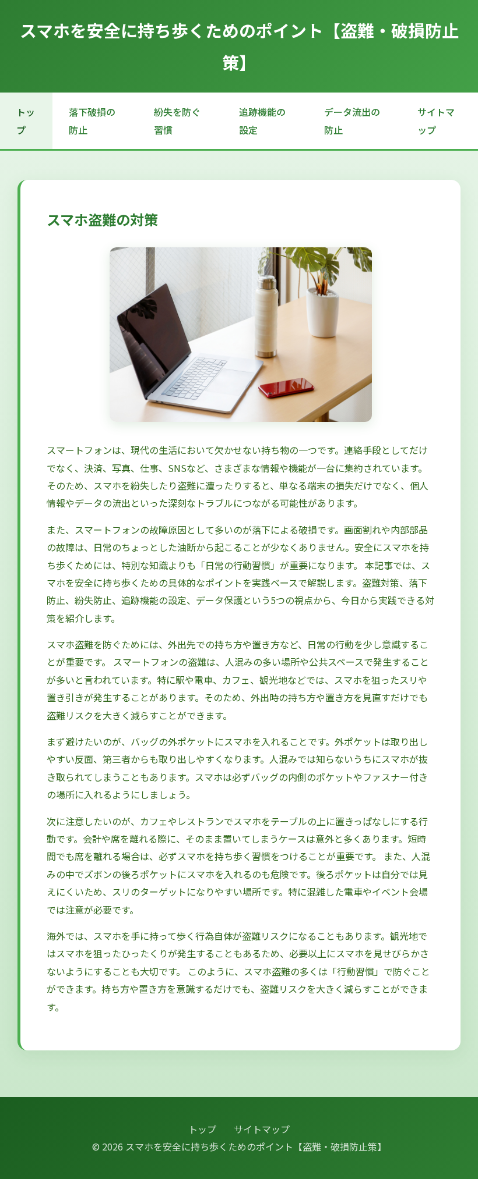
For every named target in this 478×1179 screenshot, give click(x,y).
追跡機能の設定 (262, 120)
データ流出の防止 (352, 120)
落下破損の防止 (92, 120)
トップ (25, 120)
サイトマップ (436, 120)
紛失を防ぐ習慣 (177, 120)
